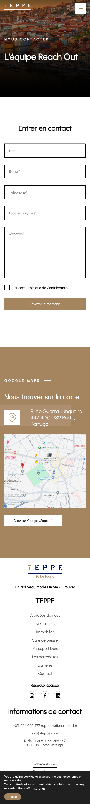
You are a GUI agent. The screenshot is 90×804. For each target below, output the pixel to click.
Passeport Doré (45, 648)
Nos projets (45, 623)
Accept (13, 797)
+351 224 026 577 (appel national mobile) (45, 725)
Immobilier (45, 632)
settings (39, 789)
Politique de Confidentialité (48, 288)
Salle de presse (45, 640)
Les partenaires (45, 656)
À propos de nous (45, 615)
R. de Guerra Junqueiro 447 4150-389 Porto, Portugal (45, 743)
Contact (45, 673)
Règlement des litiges (45, 763)
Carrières (45, 665)
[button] (59, 8)
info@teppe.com (45, 733)
